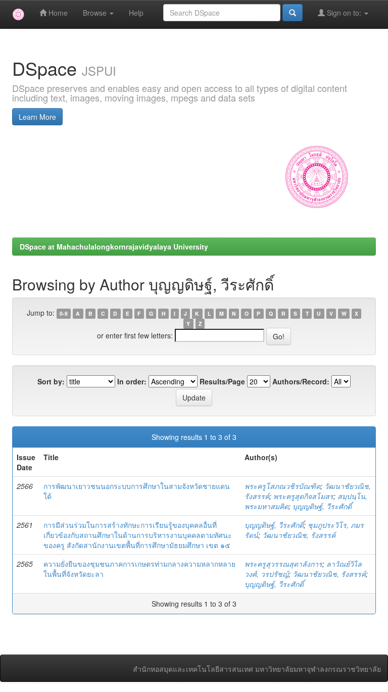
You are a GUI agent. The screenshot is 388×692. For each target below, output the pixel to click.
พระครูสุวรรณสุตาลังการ (283, 564)
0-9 (64, 313)
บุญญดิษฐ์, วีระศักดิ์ (322, 506)
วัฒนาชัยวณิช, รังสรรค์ (298, 535)
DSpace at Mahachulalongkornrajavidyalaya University (114, 246)
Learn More (37, 117)
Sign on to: (344, 13)
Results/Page (222, 381)
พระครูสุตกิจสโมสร (303, 496)
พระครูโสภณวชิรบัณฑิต (282, 486)
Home (57, 13)
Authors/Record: (300, 381)
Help (136, 13)
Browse (96, 13)
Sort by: (51, 381)
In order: (132, 381)
